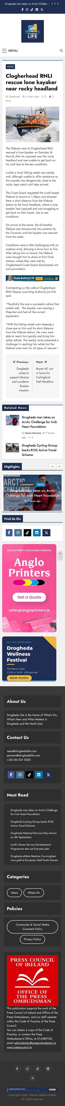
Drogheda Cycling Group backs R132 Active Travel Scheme (39, 450)
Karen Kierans (33, 433)
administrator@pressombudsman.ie (35, 1043)
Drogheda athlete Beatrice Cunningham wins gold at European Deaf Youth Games (34, 858)
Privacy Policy (32, 939)
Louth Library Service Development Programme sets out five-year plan (31, 847)
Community (27, 484)
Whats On (34, 893)
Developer (14, 96)
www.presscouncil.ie (19, 1047)
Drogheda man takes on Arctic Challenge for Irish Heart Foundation (27, 3)
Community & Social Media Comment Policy (32, 927)
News (10, 66)
